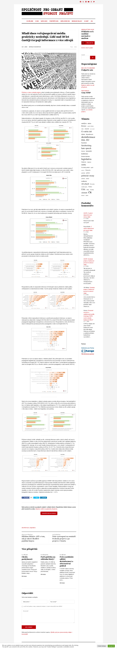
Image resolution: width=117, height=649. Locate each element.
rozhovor (84, 181)
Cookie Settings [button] (102, 646)
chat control (92, 128)
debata (83, 134)
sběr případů (85, 184)
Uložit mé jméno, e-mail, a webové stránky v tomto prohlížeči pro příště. (43, 606)
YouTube (92, 189)
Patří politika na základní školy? (48, 558)
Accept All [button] (111, 646)
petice (88, 173)
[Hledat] (92, 57)
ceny (82, 129)
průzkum (83, 178)
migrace (89, 162)
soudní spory (84, 187)
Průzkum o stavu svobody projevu (31, 92)
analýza (84, 123)
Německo (88, 170)
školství (83, 195)
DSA (83, 140)
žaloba (87, 195)
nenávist (82, 170)
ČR (90, 192)
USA (83, 189)
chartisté (87, 129)
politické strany (87, 175)
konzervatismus (85, 156)
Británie (83, 126)
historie (83, 151)
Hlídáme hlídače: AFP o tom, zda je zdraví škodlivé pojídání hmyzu (33, 538)
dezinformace (25, 527)
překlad (87, 178)
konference (84, 154)
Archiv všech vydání (87, 47)
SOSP (85, 213)
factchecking (86, 145)
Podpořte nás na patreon (49, 513)
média (83, 164)
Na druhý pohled (85, 167)
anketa (89, 123)
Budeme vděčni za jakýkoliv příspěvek (46, 509)
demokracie (89, 134)
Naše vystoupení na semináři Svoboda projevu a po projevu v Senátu (64, 538)
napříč (92, 167)
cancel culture (90, 126)
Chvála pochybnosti (27, 558)
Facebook (84, 143)
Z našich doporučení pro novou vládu (88, 215)
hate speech (86, 148)
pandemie (83, 173)
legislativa (32, 527)
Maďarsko (83, 162)
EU (87, 140)
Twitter (90, 187)
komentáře (89, 151)
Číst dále (24, 576)
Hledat (83, 54)
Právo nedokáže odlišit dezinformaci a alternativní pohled (67, 561)
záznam (84, 192)
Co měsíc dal (86, 131)
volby (87, 189)
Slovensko (92, 184)
